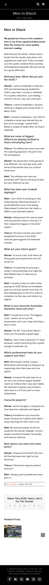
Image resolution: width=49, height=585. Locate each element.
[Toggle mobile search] (38, 4)
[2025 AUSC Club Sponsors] (25, 531)
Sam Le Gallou (11, 484)
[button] (6, 535)
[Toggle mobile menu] (43, 4)
